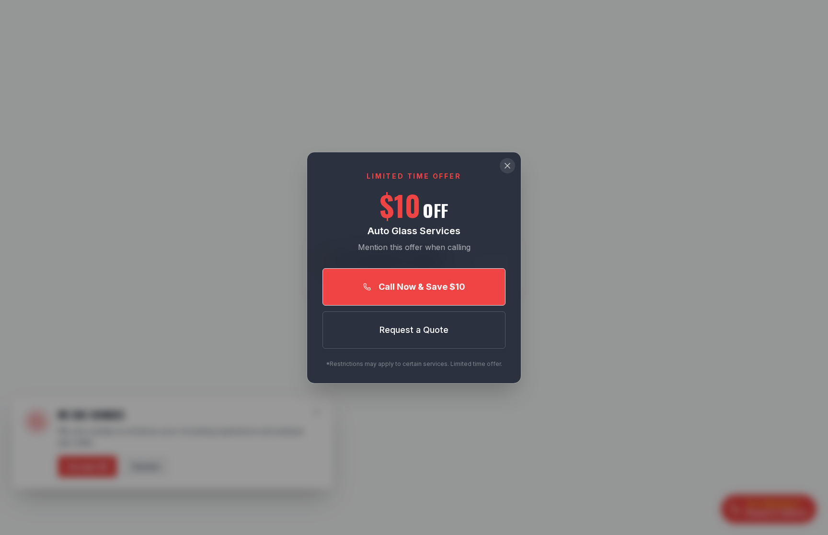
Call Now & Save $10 (422, 287)
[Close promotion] (507, 165)
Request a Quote (414, 330)
